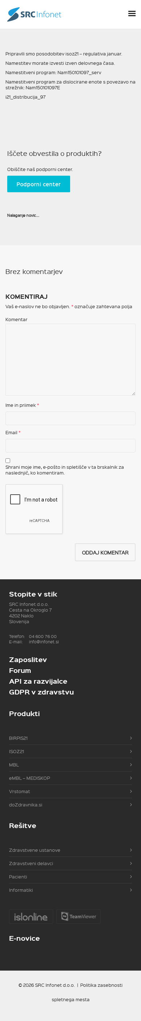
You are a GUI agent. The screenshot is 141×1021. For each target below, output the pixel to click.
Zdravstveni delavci (31, 863)
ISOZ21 (16, 751)
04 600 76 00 (43, 636)
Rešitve (22, 825)
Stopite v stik (33, 594)
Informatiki (21, 890)
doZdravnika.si (25, 804)
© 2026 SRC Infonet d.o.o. (46, 985)
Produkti (24, 713)
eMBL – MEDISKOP (29, 778)
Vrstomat (19, 791)
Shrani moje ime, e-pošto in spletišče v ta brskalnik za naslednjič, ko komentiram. (64, 470)
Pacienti (18, 876)
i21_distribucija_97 (25, 97)
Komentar (16, 319)
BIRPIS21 (18, 738)
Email (11, 432)
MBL (14, 764)
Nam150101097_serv (79, 72)
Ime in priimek (20, 405)
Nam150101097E (43, 87)
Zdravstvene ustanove (34, 850)
